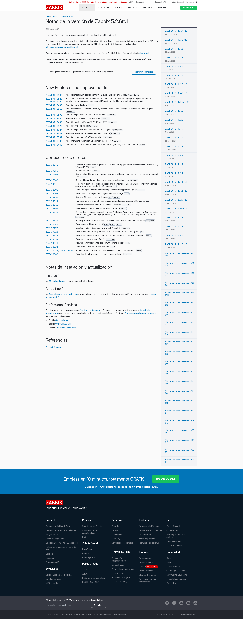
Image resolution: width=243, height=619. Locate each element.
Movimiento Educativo (176, 575)
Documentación (53, 562)
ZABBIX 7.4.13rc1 (176, 75)
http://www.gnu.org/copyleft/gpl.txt (62, 47)
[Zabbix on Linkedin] (188, 603)
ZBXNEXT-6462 (54, 118)
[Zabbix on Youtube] (195, 603)
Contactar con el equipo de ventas (140, 313)
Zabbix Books (172, 583)
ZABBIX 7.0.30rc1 (176, 39)
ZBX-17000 (52, 180)
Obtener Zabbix (189, 7)
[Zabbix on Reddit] (181, 603)
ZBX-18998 (52, 197)
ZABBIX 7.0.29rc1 (176, 84)
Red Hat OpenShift (90, 582)
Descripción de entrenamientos (119, 559)
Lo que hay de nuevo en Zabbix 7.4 (62, 543)
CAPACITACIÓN (63, 324)
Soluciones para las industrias (59, 575)
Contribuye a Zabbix (175, 570)
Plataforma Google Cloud (93, 578)
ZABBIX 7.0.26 (174, 226)
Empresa (144, 552)
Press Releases (146, 570)
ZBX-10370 (52, 243)
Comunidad (173, 552)
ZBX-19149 (52, 164)
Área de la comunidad (176, 579)
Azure (85, 574)
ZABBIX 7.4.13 (174, 48)
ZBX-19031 (52, 247)
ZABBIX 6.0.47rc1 (176, 155)
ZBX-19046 (52, 224)
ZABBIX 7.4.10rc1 (176, 244)
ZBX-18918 (52, 205)
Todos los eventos (175, 545)
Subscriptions (61, 320)
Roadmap (50, 558)
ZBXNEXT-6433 (54, 141)
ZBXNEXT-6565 (54, 101)
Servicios (117, 520)
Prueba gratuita (89, 557)
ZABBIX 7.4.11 (174, 164)
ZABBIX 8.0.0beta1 (177, 208)
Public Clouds (90, 563)
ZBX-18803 (52, 254)
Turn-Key (116, 538)
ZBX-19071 (52, 235)
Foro (168, 562)
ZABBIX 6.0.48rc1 (176, 93)
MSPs (131, 2)
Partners (144, 520)
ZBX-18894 (52, 208)
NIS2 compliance (53, 583)
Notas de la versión (69, 16)
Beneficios (87, 549)
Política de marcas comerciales (147, 580)
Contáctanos (145, 558)
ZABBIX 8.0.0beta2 (177, 102)
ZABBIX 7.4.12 (174, 111)
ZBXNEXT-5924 (54, 129)
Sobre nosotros (146, 562)
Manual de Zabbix (57, 281)
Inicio (48, 16)
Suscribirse (99, 605)
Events (170, 520)
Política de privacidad (75, 614)
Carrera (148, 566)
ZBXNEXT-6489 (54, 133)
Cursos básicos (119, 565)
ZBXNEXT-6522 (54, 126)
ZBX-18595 (52, 190)
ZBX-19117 (52, 184)
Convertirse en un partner (150, 530)
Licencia (49, 554)
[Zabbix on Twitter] (167, 603)
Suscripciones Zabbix (92, 526)
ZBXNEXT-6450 (54, 122)
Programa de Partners (149, 526)
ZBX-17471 (52, 250)
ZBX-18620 (52, 220)
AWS (84, 569)
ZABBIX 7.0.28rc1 (176, 146)
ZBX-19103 (52, 193)
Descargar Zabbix (165, 479)
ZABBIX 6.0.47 (174, 128)
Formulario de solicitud (149, 543)
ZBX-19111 (52, 201)
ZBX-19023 (52, 231)
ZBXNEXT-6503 (54, 95)
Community (140, 2)
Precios (86, 520)
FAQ (84, 537)
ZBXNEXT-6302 (54, 137)
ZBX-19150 (52, 170)
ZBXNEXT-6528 (54, 98)
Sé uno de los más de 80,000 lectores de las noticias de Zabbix (74, 600)
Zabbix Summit (173, 526)
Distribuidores (145, 534)
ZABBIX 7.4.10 (174, 217)
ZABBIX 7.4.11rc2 (176, 182)
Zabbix (54, 7)
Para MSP (116, 530)
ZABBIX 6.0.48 (174, 66)
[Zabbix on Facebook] (174, 603)
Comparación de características (89, 531)
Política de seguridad (55, 614)
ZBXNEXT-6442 (54, 144)
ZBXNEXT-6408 (54, 105)
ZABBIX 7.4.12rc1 (176, 137)
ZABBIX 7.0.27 (174, 173)
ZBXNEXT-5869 (54, 109)
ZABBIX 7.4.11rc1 (176, 191)
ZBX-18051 (52, 239)
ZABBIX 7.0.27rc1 (176, 199)
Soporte (115, 526)
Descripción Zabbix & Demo (58, 526)
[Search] (152, 2)
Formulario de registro (121, 577)
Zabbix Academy (119, 581)
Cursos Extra (117, 573)
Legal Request (120, 614)
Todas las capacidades (56, 538)
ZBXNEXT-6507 (54, 114)
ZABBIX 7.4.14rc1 (176, 31)
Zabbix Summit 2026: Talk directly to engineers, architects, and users (98, 2)
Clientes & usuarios (147, 575)
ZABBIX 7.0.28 (174, 119)
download (144, 53)
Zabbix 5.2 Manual (54, 347)
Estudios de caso (53, 579)
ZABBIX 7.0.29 (174, 57)
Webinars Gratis (173, 541)
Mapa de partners (147, 538)
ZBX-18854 (67, 250)
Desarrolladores (173, 566)
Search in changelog (143, 72)
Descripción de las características (61, 530)
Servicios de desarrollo (65, 327)
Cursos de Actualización (123, 569)
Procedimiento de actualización (63, 294)
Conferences (172, 530)
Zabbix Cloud (90, 543)
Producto (55, 16)
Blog (168, 558)
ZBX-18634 (52, 212)
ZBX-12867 (52, 174)
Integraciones (52, 534)
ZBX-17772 (52, 228)
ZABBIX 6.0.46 (174, 235)
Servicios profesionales (91, 310)
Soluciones (52, 568)
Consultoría (117, 534)
